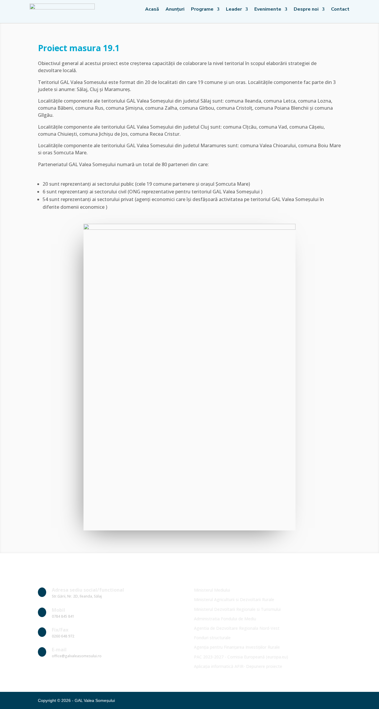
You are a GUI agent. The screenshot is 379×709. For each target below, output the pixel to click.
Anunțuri (175, 9)
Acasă (152, 9)
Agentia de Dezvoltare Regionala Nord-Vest (237, 628)
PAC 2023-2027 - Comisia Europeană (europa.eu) (241, 657)
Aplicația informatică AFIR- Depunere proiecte (238, 666)
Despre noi (306, 9)
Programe (202, 9)
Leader (234, 9)
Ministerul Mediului (212, 590)
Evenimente (267, 9)
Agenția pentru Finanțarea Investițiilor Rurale (237, 647)
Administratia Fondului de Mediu (225, 618)
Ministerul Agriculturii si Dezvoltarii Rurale (234, 599)
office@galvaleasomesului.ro (77, 655)
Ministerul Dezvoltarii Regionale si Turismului (237, 609)
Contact (340, 9)
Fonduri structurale (212, 637)
